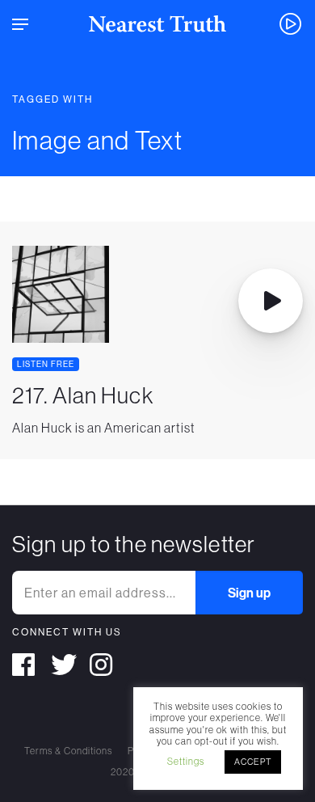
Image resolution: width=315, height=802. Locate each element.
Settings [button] (185, 761)
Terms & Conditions (68, 751)
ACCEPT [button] (252, 761)
